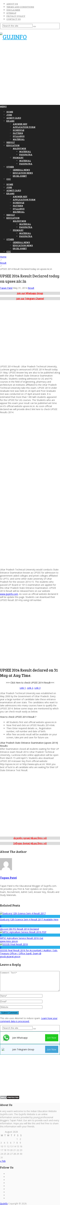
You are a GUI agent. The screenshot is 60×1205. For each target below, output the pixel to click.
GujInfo (4, 1203)
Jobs (9, 114)
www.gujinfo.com (9, 594)
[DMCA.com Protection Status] (9, 1098)
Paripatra (25, 154)
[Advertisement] (30, 74)
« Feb (3, 1161)
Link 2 (30, 687)
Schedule (18, 130)
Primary (18, 157)
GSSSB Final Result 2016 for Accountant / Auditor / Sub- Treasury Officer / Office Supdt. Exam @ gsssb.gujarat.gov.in (29, 953)
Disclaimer (13, 9)
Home (9, 111)
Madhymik (19, 148)
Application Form (24, 126)
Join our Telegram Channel (30, 298)
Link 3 (37, 687)
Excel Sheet (20, 175)
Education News (23, 172)
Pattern (18, 133)
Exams (10, 120)
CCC (8, 178)
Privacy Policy (15, 16)
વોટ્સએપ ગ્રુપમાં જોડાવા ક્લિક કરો (30, 838)
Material (18, 139)
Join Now (51, 1037)
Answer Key (20, 123)
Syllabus (18, 136)
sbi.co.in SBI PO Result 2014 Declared (19, 928)
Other (10, 166)
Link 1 (23, 687)
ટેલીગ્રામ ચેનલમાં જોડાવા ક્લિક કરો (30, 843)
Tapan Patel (6, 287)
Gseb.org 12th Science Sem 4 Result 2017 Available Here (29, 919)
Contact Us (13, 19)
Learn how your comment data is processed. (28, 1020)
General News (21, 169)
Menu (3, 106)
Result (10, 142)
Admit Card (13, 117)
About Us (12, 3)
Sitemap (11, 12)
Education (13, 145)
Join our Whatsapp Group (30, 293)
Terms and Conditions (20, 6)
